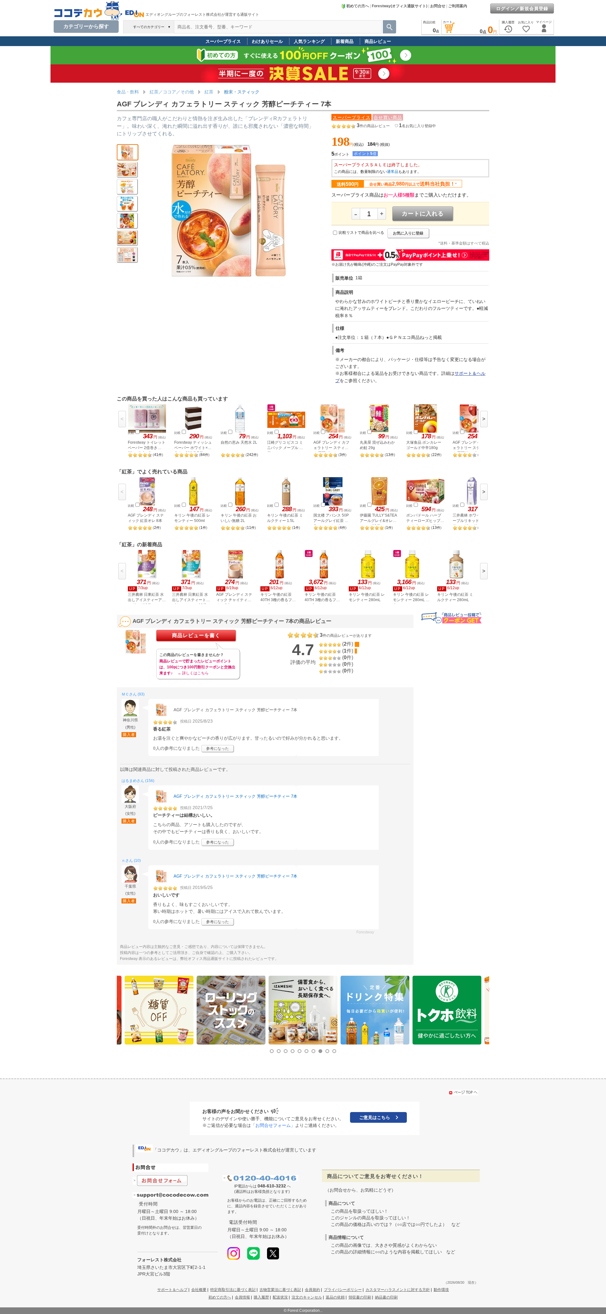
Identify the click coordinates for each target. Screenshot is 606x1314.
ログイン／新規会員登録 (522, 8)
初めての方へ (357, 6)
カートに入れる (423, 213)
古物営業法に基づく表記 (280, 1289)
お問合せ (437, 6)
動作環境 (441, 1289)
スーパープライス (223, 41)
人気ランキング (309, 41)
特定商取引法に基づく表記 (233, 1289)
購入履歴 (261, 1297)
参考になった (217, 748)
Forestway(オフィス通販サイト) (399, 6)
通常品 (392, 171)
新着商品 (345, 41)
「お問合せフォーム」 (273, 1125)
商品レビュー (378, 41)
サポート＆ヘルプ (172, 1289)
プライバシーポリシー (343, 1289)
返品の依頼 (335, 1297)
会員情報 (242, 1297)
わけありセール (267, 41)
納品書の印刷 (386, 1297)
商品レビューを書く (196, 635)
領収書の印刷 (359, 1297)
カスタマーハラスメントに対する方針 (397, 1289)
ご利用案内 (457, 6)
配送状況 (280, 1297)
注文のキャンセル (307, 1297)
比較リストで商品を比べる (361, 232)
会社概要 (198, 1289)
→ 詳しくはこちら (193, 673)
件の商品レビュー (373, 126)
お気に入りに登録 (408, 233)
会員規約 (312, 1289)
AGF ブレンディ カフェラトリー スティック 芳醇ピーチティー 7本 (235, 796)
